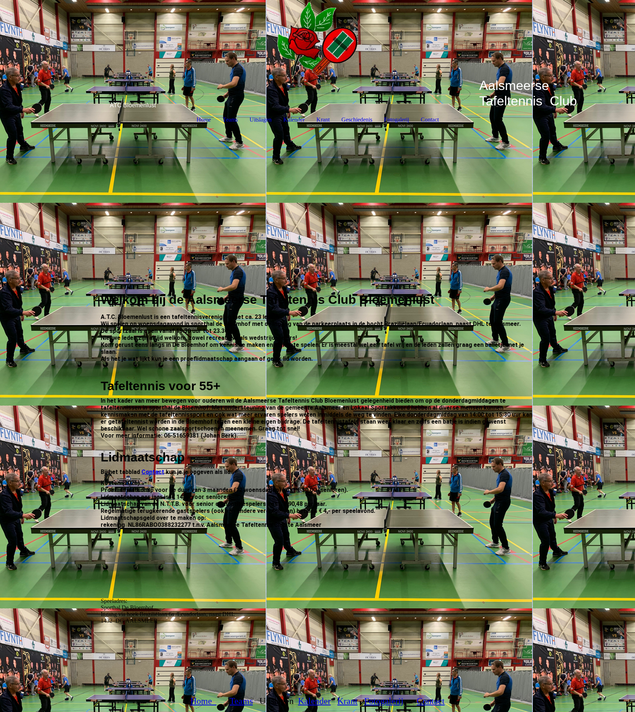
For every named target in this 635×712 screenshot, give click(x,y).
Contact (430, 119)
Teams (230, 119)
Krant (323, 119)
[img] (317, 39)
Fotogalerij (396, 119)
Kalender (294, 119)
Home (204, 119)
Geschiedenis (356, 119)
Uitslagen (261, 119)
